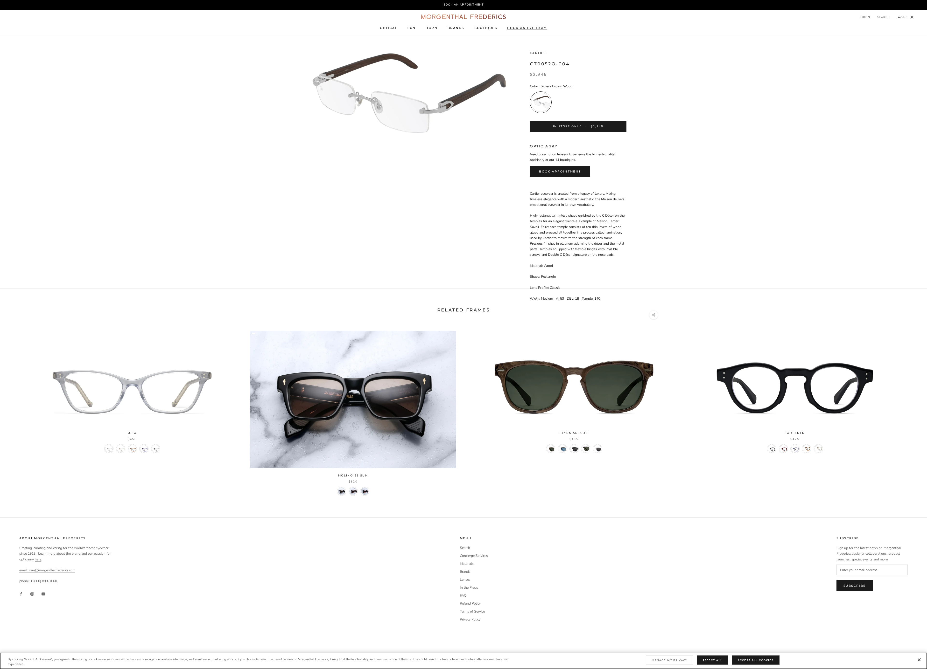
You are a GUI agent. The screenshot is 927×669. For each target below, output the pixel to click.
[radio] (541, 102)
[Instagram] (32, 593)
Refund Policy (470, 603)
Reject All (712, 660)
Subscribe (854, 585)
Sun (411, 28)
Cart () (906, 17)
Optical (388, 28)
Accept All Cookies (755, 660)
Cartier (538, 53)
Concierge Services (474, 555)
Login (865, 17)
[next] (911, 409)
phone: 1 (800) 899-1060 (38, 581)
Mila (132, 433)
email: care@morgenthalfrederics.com (47, 570)
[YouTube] (43, 593)
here (38, 559)
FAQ (463, 595)
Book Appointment (560, 171)
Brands (456, 28)
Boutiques (485, 28)
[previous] (15, 409)
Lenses (465, 579)
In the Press (469, 587)
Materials (467, 563)
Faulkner (795, 433)
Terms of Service (472, 611)
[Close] (919, 660)
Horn (431, 28)
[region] (463, 660)
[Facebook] (21, 593)
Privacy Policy (470, 619)
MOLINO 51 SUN (353, 475)
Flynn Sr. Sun (574, 433)
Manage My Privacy (669, 660)
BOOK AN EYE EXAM (527, 28)
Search (883, 17)
